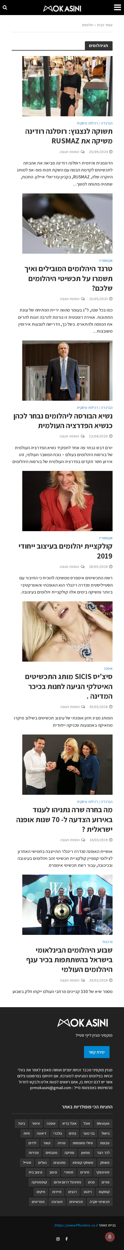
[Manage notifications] (110, 1237)
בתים (72, 1133)
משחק (105, 1162)
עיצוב (53, 1172)
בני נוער (89, 1133)
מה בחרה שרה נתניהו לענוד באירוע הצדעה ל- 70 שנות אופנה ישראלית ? (64, 819)
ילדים (32, 1142)
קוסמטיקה (39, 1182)
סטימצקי (103, 1172)
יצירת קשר (97, 1052)
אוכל (86, 1123)
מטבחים (51, 1152)
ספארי (68, 1172)
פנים (91, 1182)
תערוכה (57, 1201)
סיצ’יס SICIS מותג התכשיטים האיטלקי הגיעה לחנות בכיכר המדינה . (69, 686)
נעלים (42, 1162)
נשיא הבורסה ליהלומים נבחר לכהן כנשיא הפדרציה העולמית (63, 420)
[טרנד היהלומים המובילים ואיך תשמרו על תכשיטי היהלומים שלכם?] (67, 223)
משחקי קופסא (83, 1162)
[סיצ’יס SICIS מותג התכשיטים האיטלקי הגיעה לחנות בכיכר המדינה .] (67, 631)
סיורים (84, 1172)
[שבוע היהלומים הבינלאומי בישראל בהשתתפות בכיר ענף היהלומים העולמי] (67, 904)
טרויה (61, 1142)
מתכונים (60, 1162)
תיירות (56, 1191)
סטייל (27, 1162)
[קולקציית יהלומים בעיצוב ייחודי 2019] (67, 500)
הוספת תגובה (69, 151)
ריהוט (88, 1191)
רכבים (72, 1191)
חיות (26, 1133)
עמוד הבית (105, 24)
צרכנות (107, 942)
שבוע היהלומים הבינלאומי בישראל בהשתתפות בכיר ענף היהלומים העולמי (69, 959)
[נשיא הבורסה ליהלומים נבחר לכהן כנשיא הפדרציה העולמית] (67, 370)
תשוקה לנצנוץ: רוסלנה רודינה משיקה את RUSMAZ (69, 136)
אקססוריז (106, 261)
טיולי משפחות (83, 1142)
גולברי (57, 1133)
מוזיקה (69, 1152)
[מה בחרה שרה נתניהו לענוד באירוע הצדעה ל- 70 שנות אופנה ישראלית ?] (67, 764)
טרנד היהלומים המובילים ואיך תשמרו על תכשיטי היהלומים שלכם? (68, 278)
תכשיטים (76, 1201)
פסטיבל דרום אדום (67, 1182)
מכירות (34, 1152)
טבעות (105, 1142)
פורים (106, 1182)
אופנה (108, 669)
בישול (105, 1133)
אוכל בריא (69, 1123)
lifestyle (103, 1123)
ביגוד (21, 1123)
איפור (36, 1123)
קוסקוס (104, 1191)
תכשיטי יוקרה (100, 1201)
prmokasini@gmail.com (50, 1087)
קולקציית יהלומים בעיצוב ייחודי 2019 (65, 550)
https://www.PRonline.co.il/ (76, 1225)
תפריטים (38, 1201)
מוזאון (85, 1152)
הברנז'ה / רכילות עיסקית (95, 123)
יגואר (47, 1142)
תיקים (41, 1191)
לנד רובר (103, 1152)
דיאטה (41, 1133)
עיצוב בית (35, 1172)
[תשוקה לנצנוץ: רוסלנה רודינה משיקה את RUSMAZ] (67, 85)
